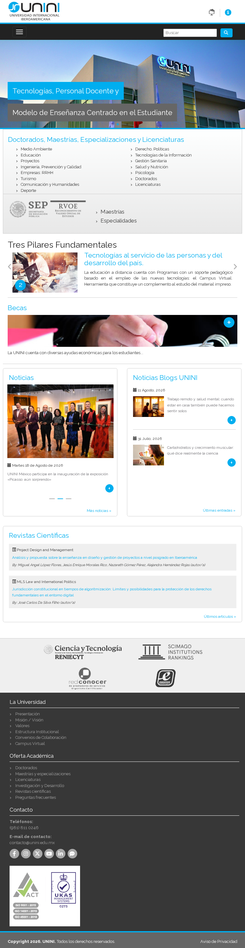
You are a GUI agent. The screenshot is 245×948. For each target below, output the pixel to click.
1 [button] (118, 124)
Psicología (144, 172)
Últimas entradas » (219, 510)
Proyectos (30, 160)
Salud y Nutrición (151, 166)
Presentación (27, 713)
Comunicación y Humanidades (50, 184)
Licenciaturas (147, 184)
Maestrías (112, 211)
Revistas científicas (33, 791)
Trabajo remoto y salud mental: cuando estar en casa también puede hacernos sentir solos (200, 405)
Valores (22, 725)
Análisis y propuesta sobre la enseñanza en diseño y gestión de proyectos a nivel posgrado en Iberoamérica (104, 557)
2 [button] (127, 124)
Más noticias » (99, 510)
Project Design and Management (45, 550)
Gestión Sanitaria (151, 160)
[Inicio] (34, 10)
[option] (122, 84)
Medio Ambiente (36, 149)
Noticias (21, 378)
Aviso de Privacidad (218, 941)
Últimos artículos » (220, 616)
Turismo (28, 178)
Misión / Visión (29, 720)
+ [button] (229, 322)
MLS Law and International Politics (46, 582)
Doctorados (146, 178)
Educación (31, 155)
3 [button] (68, 502)
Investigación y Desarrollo (39, 785)
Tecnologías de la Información (163, 155)
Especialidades (118, 220)
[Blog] (73, 854)
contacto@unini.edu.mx (32, 842)
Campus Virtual (30, 743)
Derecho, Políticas (152, 149)
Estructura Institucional (37, 731)
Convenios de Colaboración (40, 737)
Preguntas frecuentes (35, 797)
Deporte (28, 190)
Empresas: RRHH (37, 172)
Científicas (39, 535)
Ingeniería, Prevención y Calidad (51, 166)
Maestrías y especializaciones (43, 773)
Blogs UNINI (165, 378)
